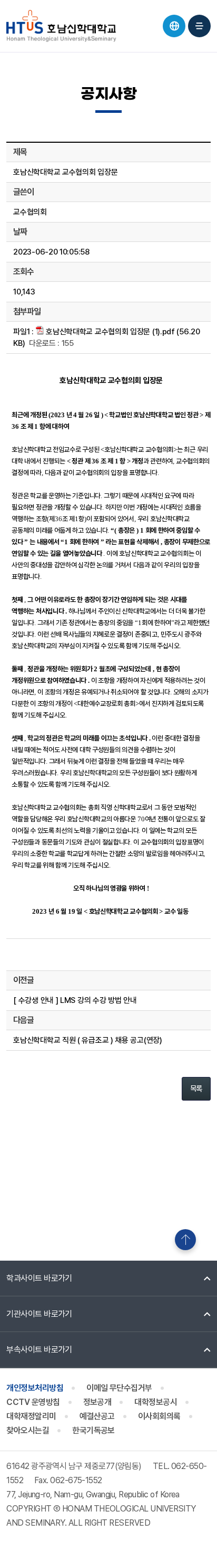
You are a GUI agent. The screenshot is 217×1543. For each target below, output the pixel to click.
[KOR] (174, 26)
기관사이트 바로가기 (39, 1314)
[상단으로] (185, 1239)
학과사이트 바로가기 (39, 1278)
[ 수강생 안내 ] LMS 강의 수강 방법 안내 (74, 1000)
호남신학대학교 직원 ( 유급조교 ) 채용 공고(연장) (87, 1040)
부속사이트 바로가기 (39, 1350)
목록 (196, 1088)
